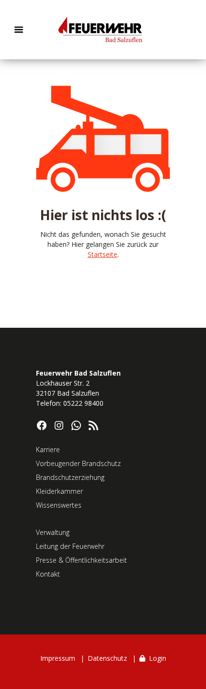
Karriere (48, 449)
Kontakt (48, 573)
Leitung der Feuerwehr (70, 546)
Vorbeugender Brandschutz (78, 463)
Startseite (102, 254)
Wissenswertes (58, 505)
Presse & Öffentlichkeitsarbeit (81, 560)
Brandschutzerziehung (70, 477)
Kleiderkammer (59, 491)
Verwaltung (52, 532)
